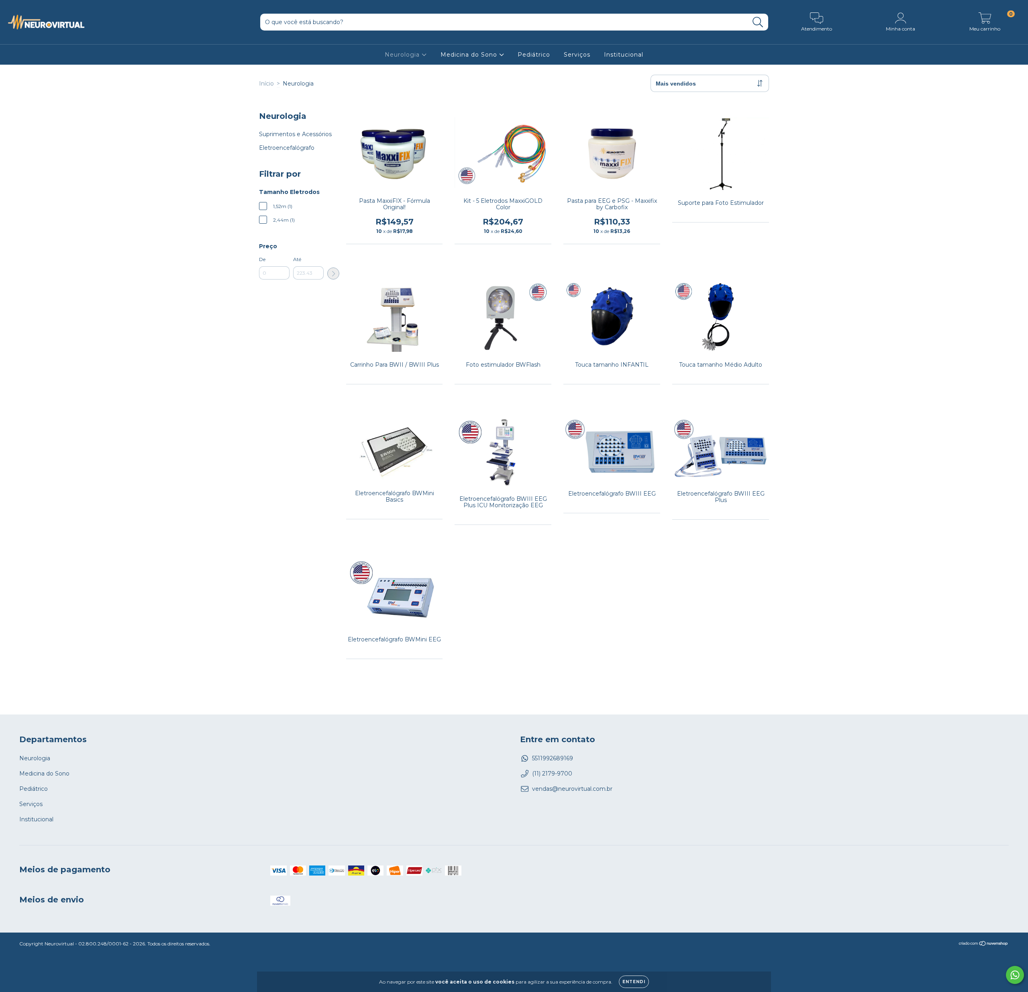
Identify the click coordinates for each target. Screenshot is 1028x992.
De (262, 259)
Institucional (623, 54)
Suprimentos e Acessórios (295, 134)
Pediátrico (534, 54)
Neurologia (403, 54)
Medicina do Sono (470, 54)
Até (297, 259)
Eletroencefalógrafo (286, 147)
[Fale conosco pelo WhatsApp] (1015, 975)
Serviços (577, 54)
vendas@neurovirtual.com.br (572, 788)
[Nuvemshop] (984, 944)
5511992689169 (552, 758)
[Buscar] (758, 22)
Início (266, 83)
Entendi (633, 981)
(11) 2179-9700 (552, 773)
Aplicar (333, 273)
